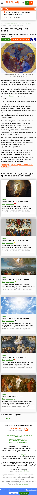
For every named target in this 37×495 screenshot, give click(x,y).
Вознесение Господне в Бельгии (15, 240)
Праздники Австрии (8, 204)
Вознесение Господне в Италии (14, 357)
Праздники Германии (8, 321)
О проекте (8, 435)
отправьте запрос (24, 484)
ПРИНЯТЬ (24, 493)
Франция (6, 418)
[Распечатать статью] (35, 39)
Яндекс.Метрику (31, 490)
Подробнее (13, 493)
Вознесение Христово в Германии (15, 318)
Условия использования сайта (18, 439)
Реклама (22, 435)
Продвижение (15, 435)
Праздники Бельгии (7, 243)
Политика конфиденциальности (18, 442)
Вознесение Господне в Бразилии (15, 279)
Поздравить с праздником (20, 39)
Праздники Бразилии (8, 282)
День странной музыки (12, 15)
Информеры (18, 436)
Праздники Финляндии (8, 399)
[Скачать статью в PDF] (31, 39)
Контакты (29, 435)
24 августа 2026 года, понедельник (18, 12)
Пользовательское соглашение (18, 440)
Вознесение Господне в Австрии (15, 201)
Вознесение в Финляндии (12, 396)
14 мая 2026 (6, 39)
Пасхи (11, 96)
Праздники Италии (7, 360)
